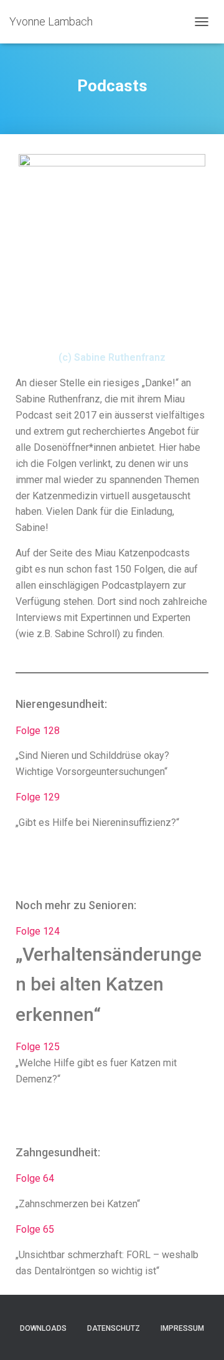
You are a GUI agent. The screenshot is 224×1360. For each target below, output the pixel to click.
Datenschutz (113, 1328)
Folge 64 (35, 1178)
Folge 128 (38, 731)
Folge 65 (35, 1229)
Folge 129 (38, 797)
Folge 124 (38, 931)
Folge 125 (38, 1047)
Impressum (182, 1328)
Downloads (43, 1328)
